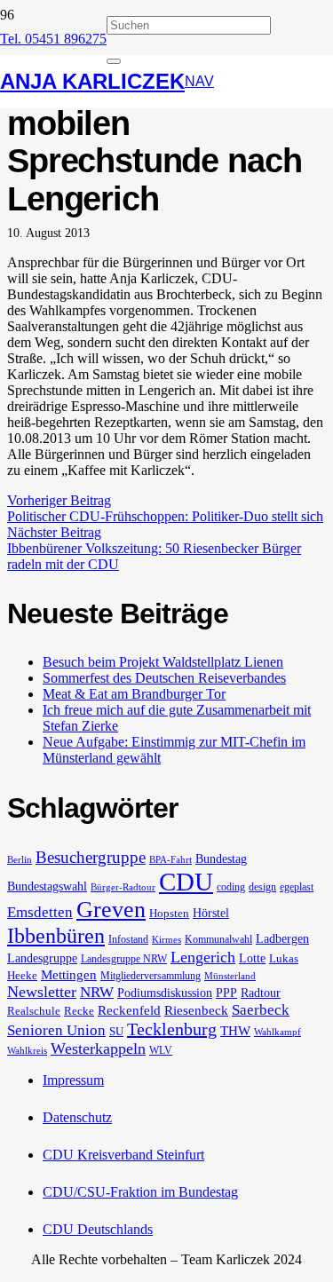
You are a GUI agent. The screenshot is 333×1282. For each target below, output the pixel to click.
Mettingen (69, 975)
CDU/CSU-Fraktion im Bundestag (140, 1191)
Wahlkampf (277, 1032)
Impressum (73, 1080)
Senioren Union (56, 1030)
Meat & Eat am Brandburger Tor (134, 693)
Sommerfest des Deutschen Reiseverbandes (164, 677)
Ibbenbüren (56, 935)
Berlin (19, 860)
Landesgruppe (42, 958)
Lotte (252, 958)
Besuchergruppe (91, 857)
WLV (160, 1050)
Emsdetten (40, 912)
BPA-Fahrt (170, 860)
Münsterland (230, 976)
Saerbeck (260, 1009)
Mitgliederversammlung (150, 975)
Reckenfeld (129, 1010)
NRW (97, 992)
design (262, 887)
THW (235, 1031)
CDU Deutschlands (98, 1229)
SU (116, 1031)
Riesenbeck (196, 1010)
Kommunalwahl (218, 939)
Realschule (33, 1010)
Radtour (261, 992)
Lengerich (202, 957)
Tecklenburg (172, 1029)
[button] (199, 81)
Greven (111, 909)
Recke (79, 1010)
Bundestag (221, 858)
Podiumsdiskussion (164, 992)
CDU (186, 881)
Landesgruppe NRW (124, 959)
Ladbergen (282, 938)
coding (231, 887)
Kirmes (166, 940)
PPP (226, 992)
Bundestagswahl (47, 886)
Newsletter (41, 992)
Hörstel (211, 913)
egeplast (296, 887)
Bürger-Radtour (123, 887)
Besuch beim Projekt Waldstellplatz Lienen (163, 661)
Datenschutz (77, 1117)
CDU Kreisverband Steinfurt (123, 1154)
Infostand (128, 939)
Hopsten (169, 913)
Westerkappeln (98, 1048)
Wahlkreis (27, 1051)
